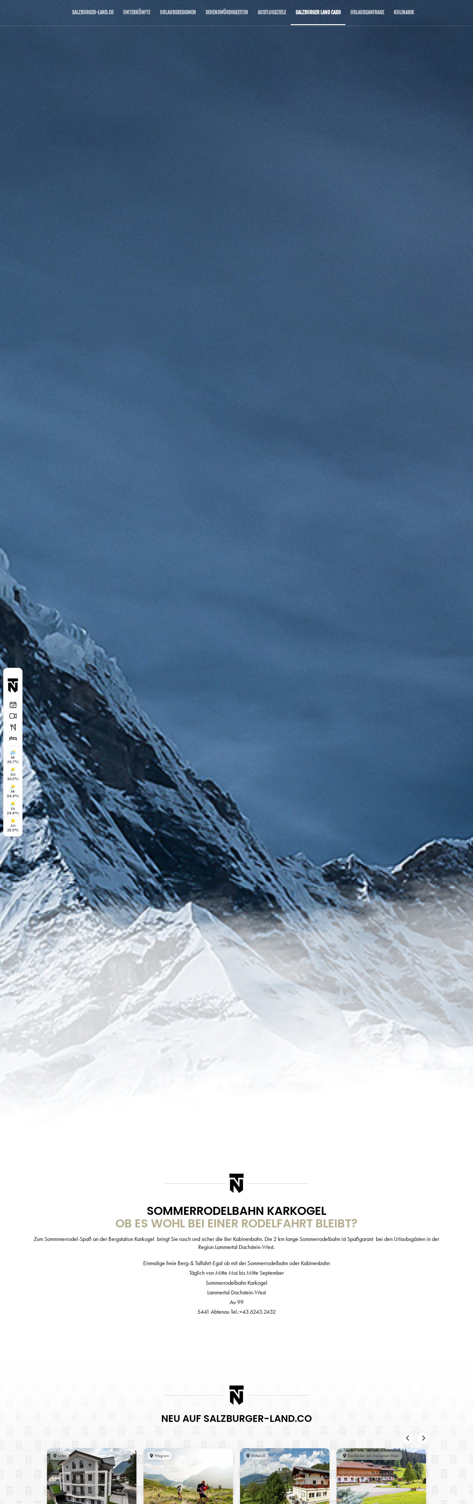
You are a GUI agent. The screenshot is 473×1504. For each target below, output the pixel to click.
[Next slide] (423, 1438)
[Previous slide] (407, 1438)
